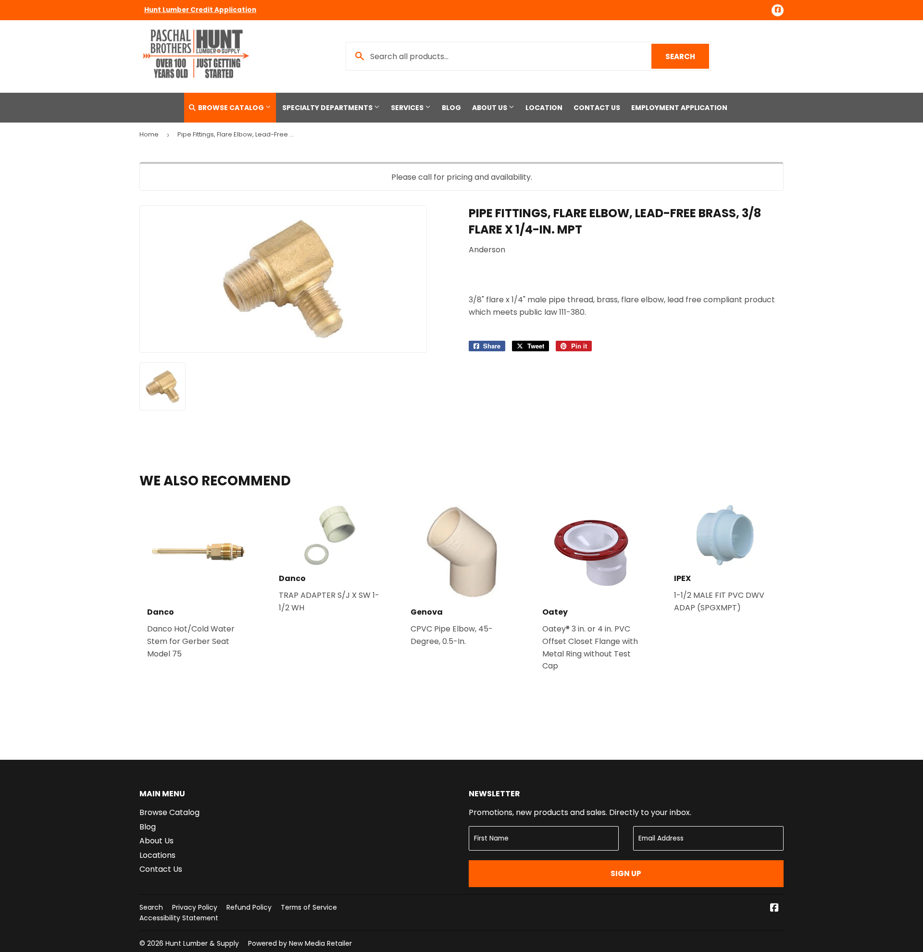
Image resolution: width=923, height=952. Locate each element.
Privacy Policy (194, 907)
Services (408, 107)
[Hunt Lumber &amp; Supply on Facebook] (774, 908)
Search (687, 56)
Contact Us (597, 107)
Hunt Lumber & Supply (202, 943)
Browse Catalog (231, 107)
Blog (451, 107)
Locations (157, 855)
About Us (490, 107)
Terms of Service (309, 907)
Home (149, 134)
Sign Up (626, 873)
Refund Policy (249, 907)
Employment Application (679, 107)
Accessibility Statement (178, 918)
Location (543, 107)
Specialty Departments (328, 107)
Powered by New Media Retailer (300, 943)
